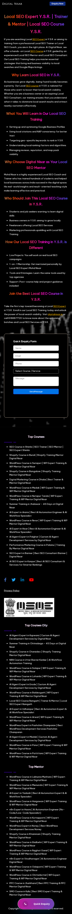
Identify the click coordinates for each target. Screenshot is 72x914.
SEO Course (36, 51)
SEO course (32, 85)
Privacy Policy (12, 590)
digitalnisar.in (55, 314)
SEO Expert (38, 39)
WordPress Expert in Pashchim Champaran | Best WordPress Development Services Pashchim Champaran (36, 729)
